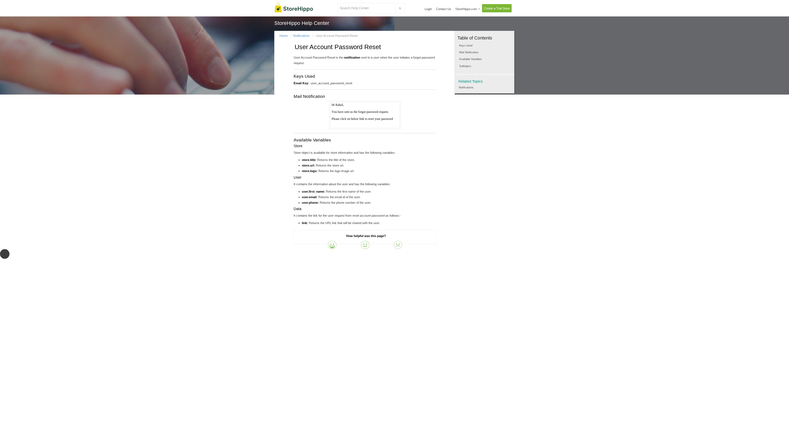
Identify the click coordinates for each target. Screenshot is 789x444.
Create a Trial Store (497, 8)
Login (428, 9)
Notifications (301, 35)
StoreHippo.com (467, 9)
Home (283, 35)
